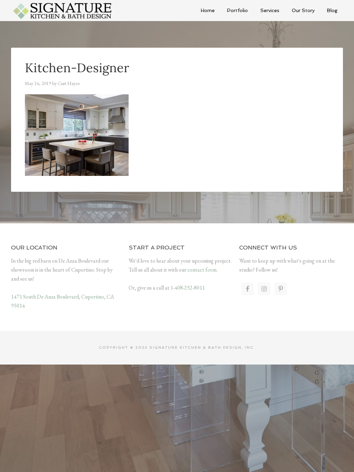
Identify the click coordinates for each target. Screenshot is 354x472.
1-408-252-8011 (187, 287)
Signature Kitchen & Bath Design (63, 10)
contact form (201, 269)
